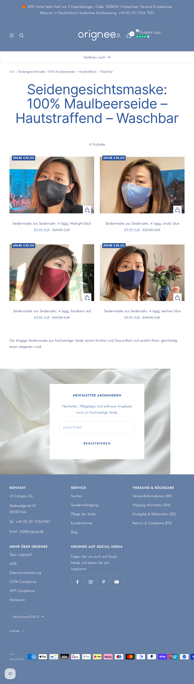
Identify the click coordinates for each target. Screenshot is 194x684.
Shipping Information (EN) (151, 505)
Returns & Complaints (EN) (152, 523)
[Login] (118, 35)
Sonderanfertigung (84, 505)
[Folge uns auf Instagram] (90, 582)
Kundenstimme (81, 523)
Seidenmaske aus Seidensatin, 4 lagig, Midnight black (52, 223)
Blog (74, 532)
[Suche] (21, 35)
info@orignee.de (31, 531)
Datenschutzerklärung (25, 572)
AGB (13, 563)
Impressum (17, 599)
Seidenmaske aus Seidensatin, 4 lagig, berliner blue (142, 311)
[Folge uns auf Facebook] (77, 582)
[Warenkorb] (128, 35)
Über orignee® (20, 554)
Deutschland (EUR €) (26, 616)
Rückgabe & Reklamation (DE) (154, 514)
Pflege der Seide (83, 514)
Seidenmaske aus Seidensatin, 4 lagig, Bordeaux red (52, 311)
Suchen (76, 496)
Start (12, 71)
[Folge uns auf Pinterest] (103, 582)
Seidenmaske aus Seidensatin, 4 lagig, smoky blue (142, 223)
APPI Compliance (22, 590)
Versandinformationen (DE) (152, 496)
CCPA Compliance (23, 581)
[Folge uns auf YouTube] (116, 582)
